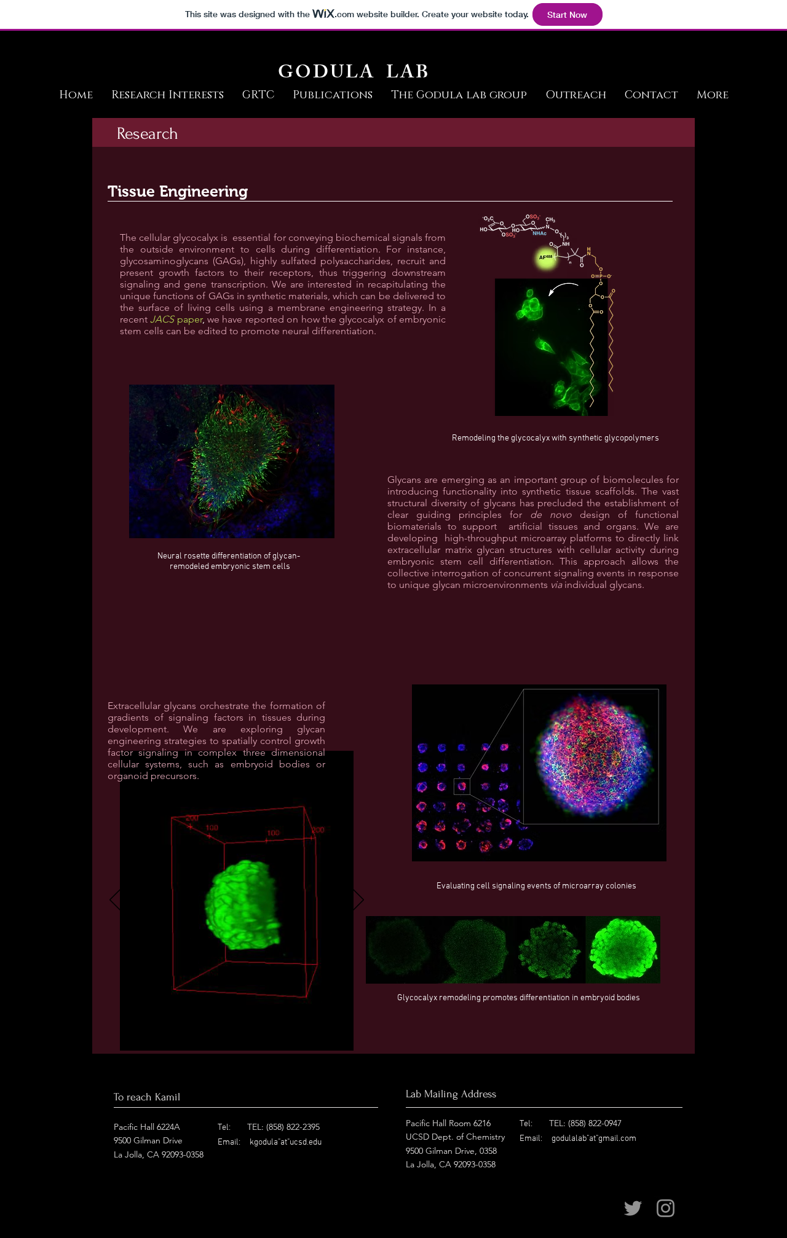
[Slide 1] (237, 1035)
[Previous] (115, 901)
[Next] (358, 901)
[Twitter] (633, 1208)
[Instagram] (666, 1208)
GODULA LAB (354, 74)
